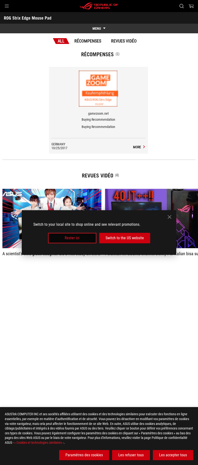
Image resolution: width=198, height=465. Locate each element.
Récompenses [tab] (87, 40)
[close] (169, 217)
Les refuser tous (131, 455)
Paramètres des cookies (84, 455)
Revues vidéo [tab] (124, 40)
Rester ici (72, 238)
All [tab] (61, 40)
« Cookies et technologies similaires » (39, 442)
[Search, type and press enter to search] (181, 6)
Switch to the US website (125, 238)
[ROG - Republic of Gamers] (99, 6)
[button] (7, 6)
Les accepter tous (173, 455)
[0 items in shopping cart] (191, 6)
